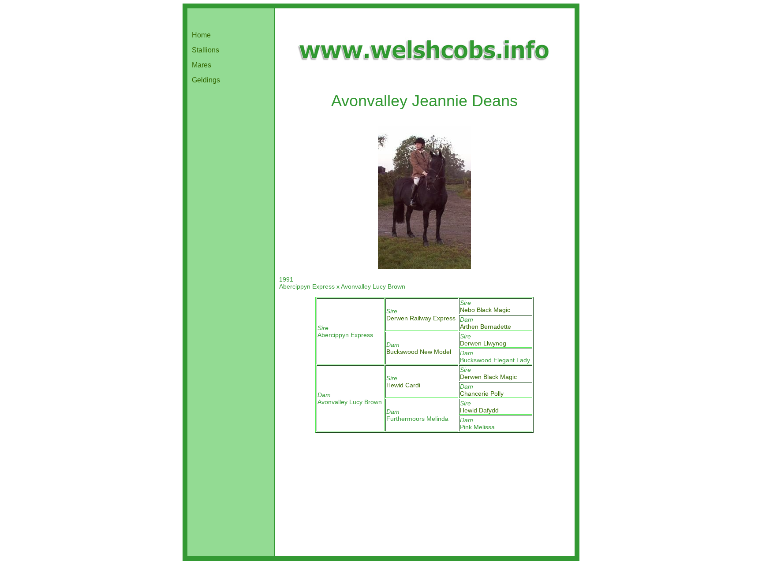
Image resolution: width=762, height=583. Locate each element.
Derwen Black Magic (488, 376)
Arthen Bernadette (485, 326)
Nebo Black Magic (485, 309)
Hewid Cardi (403, 385)
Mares (201, 65)
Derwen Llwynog (483, 343)
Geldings (206, 80)
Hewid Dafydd (479, 410)
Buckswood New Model (418, 351)
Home (201, 35)
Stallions (205, 50)
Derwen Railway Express (421, 318)
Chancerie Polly (482, 393)
